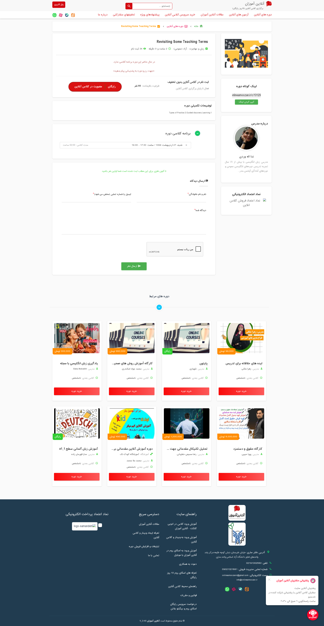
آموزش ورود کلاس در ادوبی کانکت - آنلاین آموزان (182, 526)
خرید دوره (241, 391)
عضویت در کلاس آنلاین (95, 86)
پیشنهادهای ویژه (149, 15)
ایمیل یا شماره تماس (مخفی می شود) (112, 194)
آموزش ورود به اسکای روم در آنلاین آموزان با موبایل (181, 553)
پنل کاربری (58, 5)
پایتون (204, 363)
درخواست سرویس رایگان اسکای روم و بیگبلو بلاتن (183, 606)
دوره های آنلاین (263, 15)
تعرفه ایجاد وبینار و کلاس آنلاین (146, 535)
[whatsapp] (54, 15)
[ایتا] (73, 15)
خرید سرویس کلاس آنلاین (180, 15)
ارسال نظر (134, 266)
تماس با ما (153, 555)
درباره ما (102, 15)
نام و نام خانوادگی (197, 194)
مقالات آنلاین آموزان (212, 15)
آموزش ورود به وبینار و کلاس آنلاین (181, 539)
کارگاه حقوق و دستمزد (247, 449)
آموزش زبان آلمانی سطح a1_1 (78, 449)
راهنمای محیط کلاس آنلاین (182, 586)
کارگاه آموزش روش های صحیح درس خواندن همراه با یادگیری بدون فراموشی (131, 363)
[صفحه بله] (67, 15)
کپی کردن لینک (244, 102)
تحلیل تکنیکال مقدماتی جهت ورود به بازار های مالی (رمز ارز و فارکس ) (186, 449)
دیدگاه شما (201, 210)
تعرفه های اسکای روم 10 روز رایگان (182, 575)
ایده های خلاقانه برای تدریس (244, 363)
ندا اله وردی (246, 157)
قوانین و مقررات (188, 595)
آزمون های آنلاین (238, 15)
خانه (198, 26)
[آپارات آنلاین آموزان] (60, 15)
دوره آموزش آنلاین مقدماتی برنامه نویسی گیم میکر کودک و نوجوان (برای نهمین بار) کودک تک (131, 449)
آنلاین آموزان (153, 621)
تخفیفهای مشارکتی (124, 15)
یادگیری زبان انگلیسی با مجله (79, 363)
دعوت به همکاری (188, 564)
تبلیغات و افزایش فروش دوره (144, 546)
